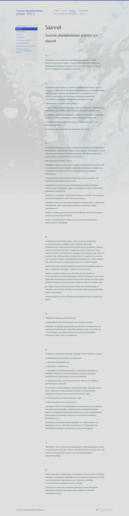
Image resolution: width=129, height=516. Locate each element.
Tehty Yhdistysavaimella (106, 510)
